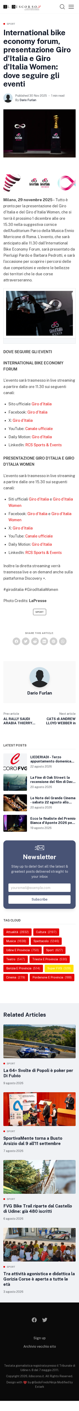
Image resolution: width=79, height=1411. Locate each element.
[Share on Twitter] (25, 641)
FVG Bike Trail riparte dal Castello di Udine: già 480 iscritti (37, 1208)
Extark (39, 1386)
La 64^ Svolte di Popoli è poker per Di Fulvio (38, 1073)
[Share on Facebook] (16, 641)
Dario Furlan (28, 100)
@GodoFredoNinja (44, 1382)
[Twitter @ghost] (45, 1320)
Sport (11, 23)
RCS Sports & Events (43, 445)
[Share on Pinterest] (53, 641)
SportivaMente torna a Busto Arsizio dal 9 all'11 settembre (32, 1141)
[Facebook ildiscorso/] (34, 1320)
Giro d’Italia (42, 404)
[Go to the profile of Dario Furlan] (8, 98)
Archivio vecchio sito (39, 1347)
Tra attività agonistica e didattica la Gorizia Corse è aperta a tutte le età (39, 1279)
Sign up (39, 1338)
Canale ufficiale (39, 428)
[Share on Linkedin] (44, 641)
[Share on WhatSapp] (63, 641)
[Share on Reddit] (35, 641)
